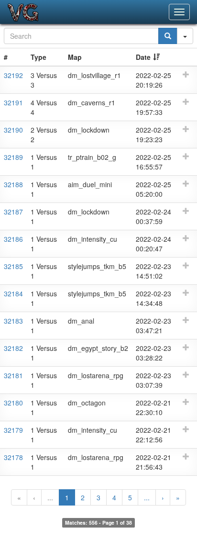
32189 (13, 157)
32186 (13, 239)
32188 (13, 184)
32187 (13, 211)
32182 (13, 348)
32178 (13, 457)
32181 (13, 375)
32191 (13, 102)
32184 (13, 293)
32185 (13, 266)
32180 (13, 402)
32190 (13, 130)
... (50, 497)
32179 (13, 430)
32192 (13, 75)
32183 (13, 321)
